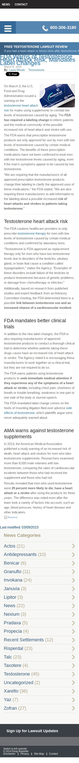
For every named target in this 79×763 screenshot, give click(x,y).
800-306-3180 (63, 27)
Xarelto (11, 691)
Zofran (10, 708)
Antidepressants (20, 554)
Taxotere (12, 665)
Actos (9, 546)
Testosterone (36, 70)
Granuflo (12, 571)
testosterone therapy (32, 233)
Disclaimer (9, 754)
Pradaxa (12, 622)
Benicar (11, 563)
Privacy (24, 754)
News (6, 4)
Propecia (13, 631)
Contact (21, 4)
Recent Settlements (24, 639)
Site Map (39, 754)
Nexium (11, 614)
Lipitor (10, 597)
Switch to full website (15, 749)
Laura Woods (17, 70)
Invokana (13, 580)
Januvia (12, 588)
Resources (12, 517)
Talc (8, 657)
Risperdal (13, 648)
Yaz (7, 699)
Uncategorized (18, 682)
